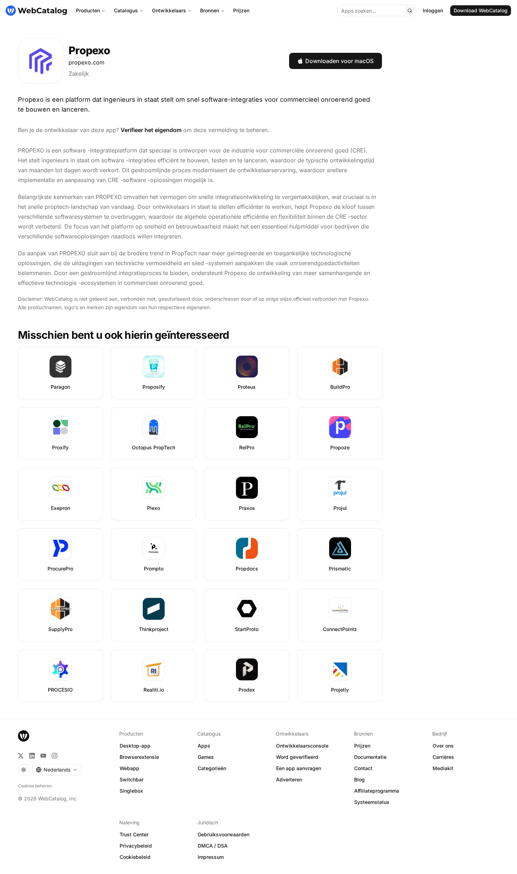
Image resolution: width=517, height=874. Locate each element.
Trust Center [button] (134, 834)
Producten (88, 10)
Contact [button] (363, 768)
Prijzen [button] (362, 746)
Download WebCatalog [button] (481, 10)
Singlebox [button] (131, 791)
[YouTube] (43, 755)
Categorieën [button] (212, 768)
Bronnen (209, 10)
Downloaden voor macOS (339, 60)
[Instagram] (54, 755)
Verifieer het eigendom (151, 129)
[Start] (36, 10)
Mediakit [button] (443, 768)
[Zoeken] (410, 10)
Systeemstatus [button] (371, 802)
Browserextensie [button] (139, 757)
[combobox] (56, 769)
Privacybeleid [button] (136, 846)
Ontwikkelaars (169, 10)
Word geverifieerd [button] (297, 757)
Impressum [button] (211, 857)
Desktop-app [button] (135, 746)
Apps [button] (204, 746)
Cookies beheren (35, 785)
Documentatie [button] (370, 757)
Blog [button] (359, 779)
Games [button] (206, 757)
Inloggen (433, 10)
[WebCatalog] (23, 736)
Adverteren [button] (289, 779)
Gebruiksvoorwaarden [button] (223, 834)
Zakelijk (79, 73)
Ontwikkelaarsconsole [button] (302, 746)
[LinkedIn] (32, 755)
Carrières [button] (443, 757)
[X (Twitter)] (21, 755)
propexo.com (86, 62)
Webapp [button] (129, 768)
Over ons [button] (443, 746)
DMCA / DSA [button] (213, 846)
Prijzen (241, 10)
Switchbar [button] (131, 779)
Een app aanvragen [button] (298, 768)
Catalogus (126, 10)
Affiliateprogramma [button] (376, 791)
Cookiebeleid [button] (135, 857)
